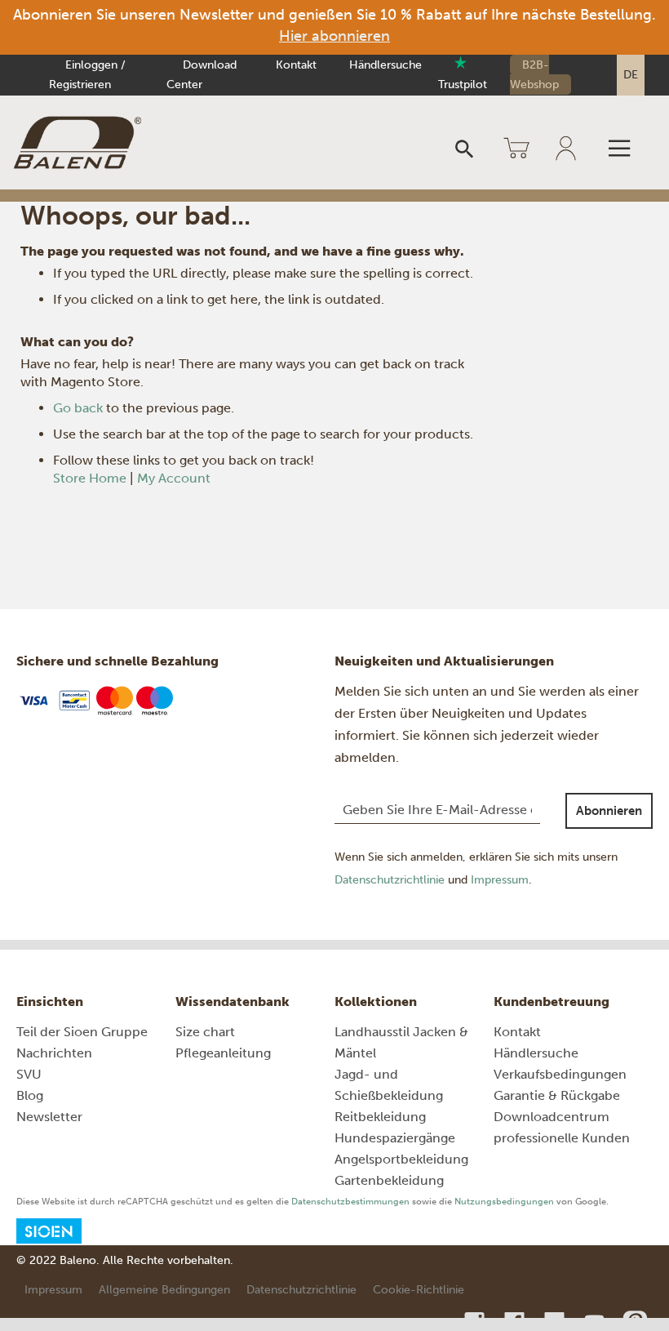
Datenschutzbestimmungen (350, 1201)
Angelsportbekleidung (401, 1159)
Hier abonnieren (334, 36)
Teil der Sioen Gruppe (82, 1031)
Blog (29, 1095)
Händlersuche (385, 65)
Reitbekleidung (380, 1116)
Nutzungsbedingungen (504, 1201)
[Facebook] (516, 1321)
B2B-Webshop (534, 74)
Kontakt (296, 65)
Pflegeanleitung (223, 1053)
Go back (78, 408)
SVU (29, 1074)
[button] (630, 75)
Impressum (500, 880)
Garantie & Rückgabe (557, 1095)
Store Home (89, 478)
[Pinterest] (634, 1321)
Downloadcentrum (551, 1116)
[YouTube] (596, 1321)
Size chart (205, 1031)
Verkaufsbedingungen (560, 1074)
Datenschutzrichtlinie (389, 880)
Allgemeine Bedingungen (164, 1290)
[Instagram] (476, 1321)
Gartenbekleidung (389, 1180)
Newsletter (49, 1116)
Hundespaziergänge (394, 1138)
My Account (173, 478)
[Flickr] (556, 1321)
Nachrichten (54, 1053)
